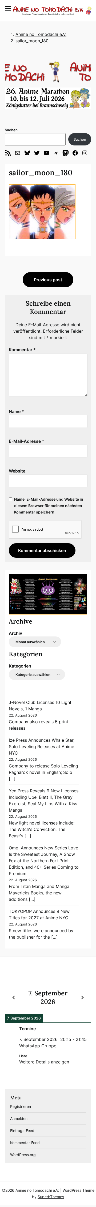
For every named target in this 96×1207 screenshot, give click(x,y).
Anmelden (18, 1118)
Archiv (15, 633)
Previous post (48, 279)
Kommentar (22, 349)
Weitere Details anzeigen (44, 1061)
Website (17, 471)
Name (16, 411)
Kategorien (20, 666)
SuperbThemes (51, 1196)
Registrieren (20, 1106)
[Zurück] (13, 997)
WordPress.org (23, 1154)
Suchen (11, 130)
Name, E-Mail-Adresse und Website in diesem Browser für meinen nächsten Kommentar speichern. (48, 505)
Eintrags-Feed (22, 1130)
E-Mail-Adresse (26, 441)
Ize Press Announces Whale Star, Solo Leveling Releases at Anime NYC (41, 746)
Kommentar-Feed (25, 1142)
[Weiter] (82, 997)
